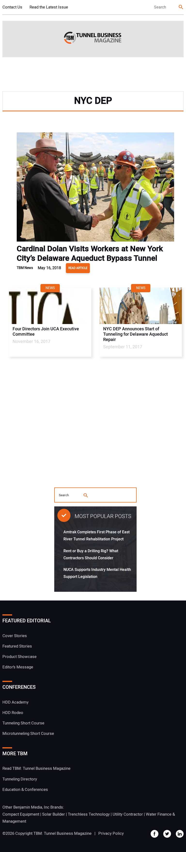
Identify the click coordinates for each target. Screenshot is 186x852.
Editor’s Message (17, 667)
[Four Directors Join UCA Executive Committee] (50, 306)
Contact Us (12, 7)
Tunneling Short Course (23, 723)
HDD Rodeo (12, 713)
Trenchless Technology (89, 814)
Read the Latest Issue (49, 7)
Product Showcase (19, 657)
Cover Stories (14, 636)
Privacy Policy (111, 833)
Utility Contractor (128, 814)
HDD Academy (15, 702)
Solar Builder (53, 814)
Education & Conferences (25, 790)
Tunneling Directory (19, 779)
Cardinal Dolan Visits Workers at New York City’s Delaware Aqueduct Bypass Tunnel (90, 253)
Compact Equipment (20, 814)
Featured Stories (17, 646)
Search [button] (181, 7)
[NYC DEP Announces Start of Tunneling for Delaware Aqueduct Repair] (141, 306)
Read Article (77, 268)
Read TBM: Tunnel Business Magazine (36, 768)
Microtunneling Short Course (28, 733)
